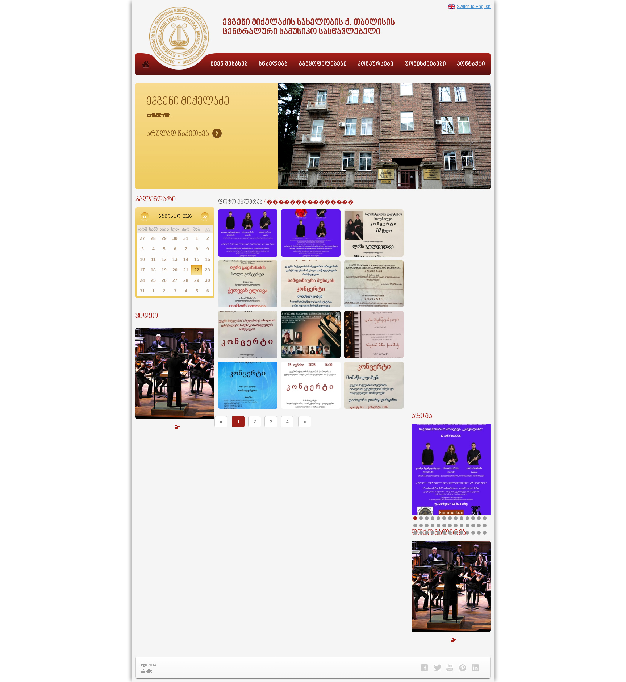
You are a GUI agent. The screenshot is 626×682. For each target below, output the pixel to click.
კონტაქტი (471, 64)
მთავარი (145, 72)
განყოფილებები (323, 64)
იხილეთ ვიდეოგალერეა (175, 426)
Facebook (424, 667)
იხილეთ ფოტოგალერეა (451, 639)
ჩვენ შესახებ (229, 64)
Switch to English (474, 6)
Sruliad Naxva (184, 134)
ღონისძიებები (425, 64)
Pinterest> (462, 667)
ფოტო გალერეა (240, 202)
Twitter (437, 667)
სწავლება (273, 64)
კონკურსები (375, 64)
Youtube (450, 667)
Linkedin (475, 667)
